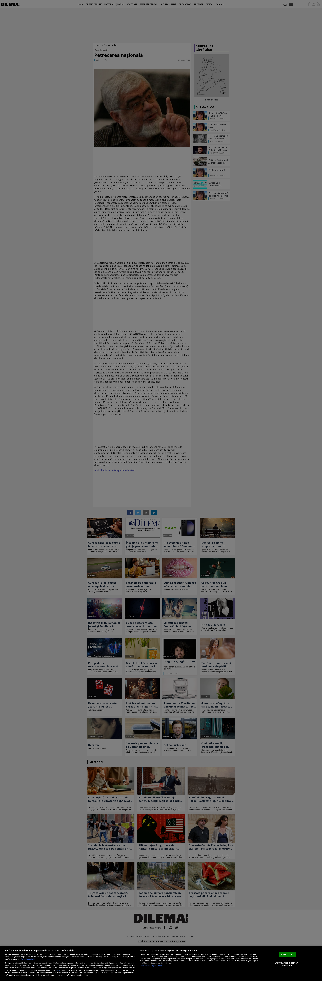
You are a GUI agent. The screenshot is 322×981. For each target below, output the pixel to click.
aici (58, 970)
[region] (161, 963)
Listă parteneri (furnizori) (151, 966)
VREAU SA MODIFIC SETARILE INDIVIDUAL (288, 964)
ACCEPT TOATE (288, 954)
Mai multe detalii (28, 959)
